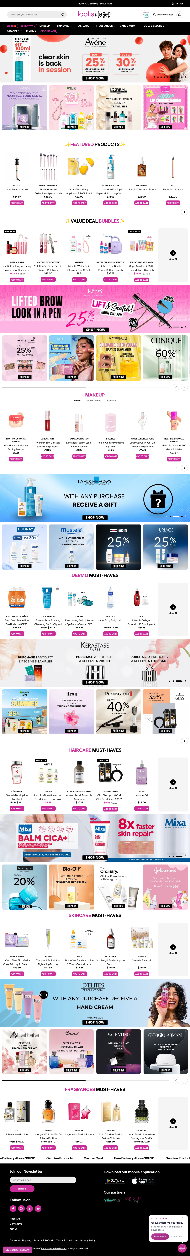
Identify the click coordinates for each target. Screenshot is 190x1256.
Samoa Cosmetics (79, 439)
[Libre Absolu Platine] (17, 1111)
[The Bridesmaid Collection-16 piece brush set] (48, 166)
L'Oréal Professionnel (79, 791)
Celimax (48, 956)
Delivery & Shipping (20, 1240)
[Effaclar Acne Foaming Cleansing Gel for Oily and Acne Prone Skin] (48, 597)
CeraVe (79, 616)
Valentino (141, 1130)
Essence (110, 439)
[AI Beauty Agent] (146, 14)
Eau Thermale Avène (17, 616)
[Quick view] (27, 158)
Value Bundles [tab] (93, 400)
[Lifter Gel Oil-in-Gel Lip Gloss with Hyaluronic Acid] (142, 421)
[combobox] (37, 14)
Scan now (159, 1236)
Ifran (79, 185)
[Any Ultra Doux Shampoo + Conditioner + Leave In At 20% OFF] (48, 772)
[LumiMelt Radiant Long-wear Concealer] (79, 421)
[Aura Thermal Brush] (17, 166)
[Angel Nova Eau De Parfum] (79, 1111)
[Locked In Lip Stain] (173, 166)
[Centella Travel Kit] (141, 937)
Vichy (142, 616)
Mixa (79, 956)
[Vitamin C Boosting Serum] (141, 166)
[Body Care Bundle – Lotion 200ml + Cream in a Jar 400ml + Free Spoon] (79, 937)
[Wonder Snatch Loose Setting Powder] (16, 421)
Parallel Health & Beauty (54, 1248)
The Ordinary (110, 956)
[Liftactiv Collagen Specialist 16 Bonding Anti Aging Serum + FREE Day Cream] (141, 597)
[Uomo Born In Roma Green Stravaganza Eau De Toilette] (141, 1111)
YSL (17, 1130)
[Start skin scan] (182, 1247)
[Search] (63, 14)
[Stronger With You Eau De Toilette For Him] (48, 1111)
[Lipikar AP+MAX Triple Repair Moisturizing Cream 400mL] (110, 166)
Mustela (110, 616)
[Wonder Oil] (141, 772)
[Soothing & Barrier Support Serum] (110, 937)
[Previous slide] (154, 77)
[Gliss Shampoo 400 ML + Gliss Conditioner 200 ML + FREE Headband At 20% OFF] (110, 772)
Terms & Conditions (67, 1240)
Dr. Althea (141, 185)
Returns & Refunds (44, 1240)
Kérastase (17, 791)
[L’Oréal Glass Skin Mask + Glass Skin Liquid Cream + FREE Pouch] (17, 937)
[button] (158, 77)
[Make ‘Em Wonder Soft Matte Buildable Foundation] (174, 421)
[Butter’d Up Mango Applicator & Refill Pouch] (79, 166)
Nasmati (17, 185)
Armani (48, 1130)
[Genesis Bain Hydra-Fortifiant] (17, 772)
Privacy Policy (87, 1240)
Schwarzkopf (110, 791)
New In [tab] (77, 400)
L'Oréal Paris (17, 262)
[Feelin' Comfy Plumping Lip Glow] (110, 421)
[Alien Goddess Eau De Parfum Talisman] (110, 1111)
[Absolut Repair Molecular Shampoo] (79, 772)
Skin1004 (141, 956)
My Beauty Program (17, 1249)
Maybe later (176, 1236)
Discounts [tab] (110, 400)
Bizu (173, 185)
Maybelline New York (48, 262)
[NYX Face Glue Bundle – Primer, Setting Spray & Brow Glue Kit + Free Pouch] (110, 243)
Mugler (79, 1130)
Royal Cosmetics (48, 185)
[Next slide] (185, 77)
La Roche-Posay (110, 185)
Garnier (79, 262)
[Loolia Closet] (24, 107)
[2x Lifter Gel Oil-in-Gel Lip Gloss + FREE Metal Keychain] (48, 243)
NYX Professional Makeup (111, 262)
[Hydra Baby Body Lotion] (110, 597)
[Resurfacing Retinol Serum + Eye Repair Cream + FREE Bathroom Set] (79, 597)
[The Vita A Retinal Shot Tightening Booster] (48, 937)
